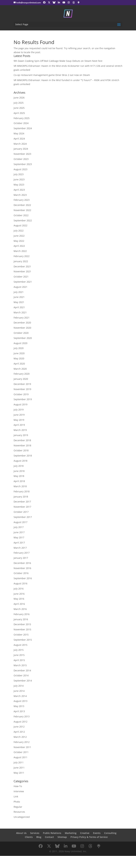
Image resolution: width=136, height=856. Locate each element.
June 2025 (19, 107)
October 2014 (21, 675)
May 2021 (19, 302)
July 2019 (19, 409)
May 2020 (19, 358)
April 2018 (19, 481)
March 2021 (20, 312)
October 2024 (21, 123)
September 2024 (23, 128)
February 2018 (22, 491)
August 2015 (20, 644)
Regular (18, 806)
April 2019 (19, 424)
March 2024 (20, 143)
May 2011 (19, 772)
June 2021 (19, 297)
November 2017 (22, 506)
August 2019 (20, 404)
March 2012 (20, 736)
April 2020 (19, 363)
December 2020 (22, 322)
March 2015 (20, 665)
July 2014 (19, 685)
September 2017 (23, 517)
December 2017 (22, 501)
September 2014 (23, 680)
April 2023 (19, 189)
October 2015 (21, 634)
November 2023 (22, 153)
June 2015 (19, 655)
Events (97, 833)
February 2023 (22, 199)
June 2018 (19, 471)
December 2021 (22, 266)
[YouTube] (63, 2)
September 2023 (23, 164)
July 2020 (19, 348)
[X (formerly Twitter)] (49, 2)
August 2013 (20, 701)
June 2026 (19, 97)
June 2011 (19, 767)
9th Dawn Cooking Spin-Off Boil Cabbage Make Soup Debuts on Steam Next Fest (58, 60)
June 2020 (19, 353)
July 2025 (19, 102)
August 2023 (20, 169)
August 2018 (20, 460)
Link (16, 796)
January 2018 (21, 496)
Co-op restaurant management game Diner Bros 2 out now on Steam (52, 75)
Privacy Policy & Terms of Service (89, 837)
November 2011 (22, 747)
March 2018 (20, 486)
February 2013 (22, 716)
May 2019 (19, 419)
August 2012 (20, 721)
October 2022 (21, 215)
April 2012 (19, 731)
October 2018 (21, 450)
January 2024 (21, 148)
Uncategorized (22, 816)
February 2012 (22, 742)
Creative (84, 833)
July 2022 (19, 230)
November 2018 (22, 445)
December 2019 (22, 384)
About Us (21, 833)
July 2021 (19, 292)
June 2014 (19, 690)
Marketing (70, 833)
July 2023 (19, 174)
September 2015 (23, 639)
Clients (29, 837)
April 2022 (19, 245)
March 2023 (20, 194)
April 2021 (19, 307)
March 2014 (20, 696)
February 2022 (22, 256)
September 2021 (23, 281)
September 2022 (23, 220)
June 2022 (19, 235)
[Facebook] (44, 2)
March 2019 (20, 430)
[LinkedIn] (59, 2)
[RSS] (78, 2)
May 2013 (19, 706)
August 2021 (20, 286)
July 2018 (19, 465)
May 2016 (19, 598)
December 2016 (22, 563)
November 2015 (22, 629)
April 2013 (19, 711)
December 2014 (22, 670)
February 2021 (22, 317)
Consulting (110, 833)
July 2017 (19, 527)
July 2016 (19, 588)
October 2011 (21, 752)
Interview (19, 791)
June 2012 (19, 726)
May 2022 (19, 240)
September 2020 (23, 338)
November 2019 (22, 389)
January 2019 (21, 435)
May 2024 (19, 133)
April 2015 (19, 660)
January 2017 (21, 557)
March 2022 (20, 251)
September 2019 (23, 399)
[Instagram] (68, 2)
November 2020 (22, 327)
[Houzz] (73, 2)
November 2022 (22, 210)
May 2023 (19, 184)
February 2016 (22, 614)
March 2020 (20, 368)
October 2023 (21, 159)
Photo (17, 801)
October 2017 (21, 511)
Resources (19, 811)
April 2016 (19, 603)
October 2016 (21, 573)
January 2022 (21, 261)
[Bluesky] (54, 2)
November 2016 (22, 568)
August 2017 (20, 522)
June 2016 (19, 593)
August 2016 (20, 583)
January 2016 (21, 619)
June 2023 (19, 179)
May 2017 (19, 537)
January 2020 (21, 378)
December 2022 (22, 205)
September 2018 (23, 455)
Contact (49, 837)
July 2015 (19, 649)
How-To (18, 786)
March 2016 (20, 609)
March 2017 (20, 547)
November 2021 (22, 271)
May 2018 (19, 476)
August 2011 (20, 757)
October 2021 (21, 276)
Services (34, 833)
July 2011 (19, 762)
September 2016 (23, 578)
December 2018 (22, 440)
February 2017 (22, 552)
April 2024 (19, 138)
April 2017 (19, 542)
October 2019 (21, 394)
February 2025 (22, 118)
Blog (38, 837)
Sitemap (62, 837)
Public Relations (52, 833)
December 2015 (22, 624)
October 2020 (21, 332)
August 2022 (20, 225)
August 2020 (20, 343)
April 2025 (19, 113)
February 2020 (22, 373)
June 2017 (19, 532)
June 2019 (19, 414)
